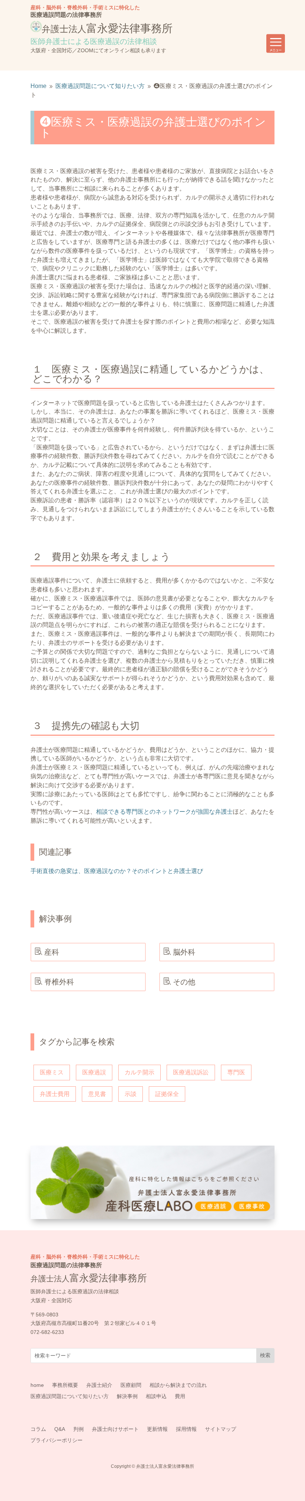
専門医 (236, 1072)
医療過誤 (94, 1072)
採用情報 (186, 1429)
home (37, 1385)
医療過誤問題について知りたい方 (69, 1396)
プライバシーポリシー (56, 1440)
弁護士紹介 (99, 1385)
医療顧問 (131, 1385)
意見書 (97, 1094)
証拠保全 (167, 1094)
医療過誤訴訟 (191, 1072)
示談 (131, 1094)
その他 (184, 982)
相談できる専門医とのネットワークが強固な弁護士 (164, 811)
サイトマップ (220, 1429)
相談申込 (156, 1396)
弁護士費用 (55, 1094)
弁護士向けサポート (115, 1429)
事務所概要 (65, 1385)
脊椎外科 (59, 982)
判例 (78, 1429)
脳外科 (184, 952)
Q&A (59, 1429)
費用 (180, 1396)
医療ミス (52, 1072)
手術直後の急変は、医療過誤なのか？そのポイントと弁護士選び (116, 871)
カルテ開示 (139, 1072)
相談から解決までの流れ (178, 1385)
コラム (38, 1429)
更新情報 (157, 1429)
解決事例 (127, 1396)
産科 (51, 952)
